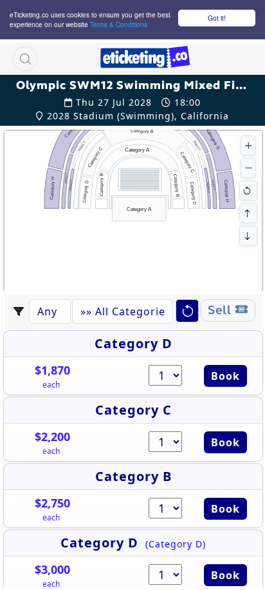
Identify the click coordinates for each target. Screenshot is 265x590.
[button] (25, 58)
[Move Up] (248, 213)
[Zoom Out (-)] (248, 168)
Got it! (217, 18)
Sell (221, 309)
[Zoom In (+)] (248, 145)
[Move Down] (248, 236)
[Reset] (248, 191)
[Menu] (219, 59)
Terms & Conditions (118, 24)
